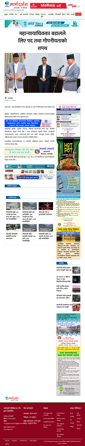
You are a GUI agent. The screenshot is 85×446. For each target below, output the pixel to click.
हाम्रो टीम (7, 441)
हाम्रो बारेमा (14, 441)
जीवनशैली (58, 14)
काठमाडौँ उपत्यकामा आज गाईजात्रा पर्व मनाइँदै (64, 306)
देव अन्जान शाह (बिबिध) (47, 426)
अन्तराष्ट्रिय (51, 14)
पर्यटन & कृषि (43, 15)
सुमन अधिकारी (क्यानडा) (60, 435)
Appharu (65, 443)
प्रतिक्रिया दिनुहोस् (12, 186)
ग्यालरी (73, 14)
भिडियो (78, 422)
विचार (63, 14)
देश (71, 420)
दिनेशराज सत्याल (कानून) (61, 420)
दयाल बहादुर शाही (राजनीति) (47, 414)
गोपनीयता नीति (23, 441)
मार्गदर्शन (10, 98)
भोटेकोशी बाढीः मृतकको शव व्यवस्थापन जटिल (63, 296)
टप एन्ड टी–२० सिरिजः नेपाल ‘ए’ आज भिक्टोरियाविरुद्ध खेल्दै (63, 279)
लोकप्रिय (61, 263)
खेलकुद (37, 14)
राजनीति (11, 14)
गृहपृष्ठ (6, 14)
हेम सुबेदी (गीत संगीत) (48, 422)
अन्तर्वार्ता (25, 14)
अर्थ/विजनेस (78, 414)
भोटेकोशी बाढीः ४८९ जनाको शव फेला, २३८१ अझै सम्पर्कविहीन (46, 236)
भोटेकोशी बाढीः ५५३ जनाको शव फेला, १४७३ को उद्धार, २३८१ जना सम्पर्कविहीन (13, 216)
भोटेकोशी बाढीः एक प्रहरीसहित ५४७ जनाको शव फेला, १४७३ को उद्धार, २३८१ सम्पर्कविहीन (29, 217)
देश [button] (16, 14)
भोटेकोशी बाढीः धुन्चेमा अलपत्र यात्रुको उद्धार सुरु (64, 268)
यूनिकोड (7, 444)
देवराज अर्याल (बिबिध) (48, 419)
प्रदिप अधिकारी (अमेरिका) (60, 425)
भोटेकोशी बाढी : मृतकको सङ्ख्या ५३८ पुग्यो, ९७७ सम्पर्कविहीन (29, 237)
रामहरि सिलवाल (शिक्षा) (60, 414)
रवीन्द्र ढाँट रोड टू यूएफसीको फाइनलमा (45, 213)
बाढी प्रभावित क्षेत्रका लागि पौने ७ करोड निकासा (62, 288)
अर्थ (21, 14)
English (78, 14)
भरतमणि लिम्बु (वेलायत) (60, 430)
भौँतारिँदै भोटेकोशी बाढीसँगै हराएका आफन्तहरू (11, 236)
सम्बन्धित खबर (13, 197)
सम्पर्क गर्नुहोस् (33, 441)
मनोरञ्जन (31, 14)
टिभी (68, 14)
